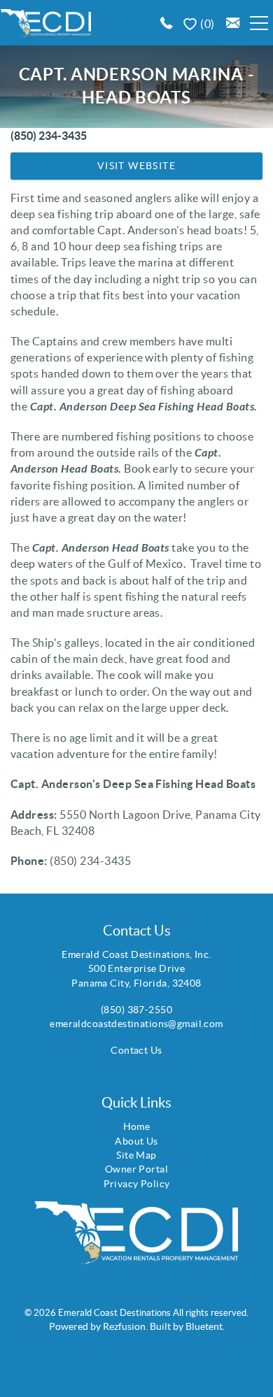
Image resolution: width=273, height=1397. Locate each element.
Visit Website (136, 165)
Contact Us (136, 1050)
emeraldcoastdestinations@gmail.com (136, 1023)
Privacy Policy (137, 1183)
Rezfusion (124, 1326)
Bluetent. (205, 1326)
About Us (136, 1141)
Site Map (136, 1155)
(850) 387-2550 (136, 1009)
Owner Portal (136, 1169)
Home (136, 1126)
